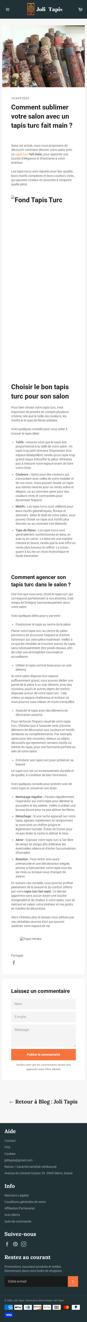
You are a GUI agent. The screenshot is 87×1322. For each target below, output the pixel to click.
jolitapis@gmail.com (18, 1160)
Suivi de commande (17, 1221)
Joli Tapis (19, 1300)
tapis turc (22, 154)
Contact (10, 1140)
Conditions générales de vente (25, 1202)
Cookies (9, 1154)
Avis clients (12, 1215)
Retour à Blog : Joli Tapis (46, 1101)
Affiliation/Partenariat (19, 1208)
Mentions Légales (16, 1195)
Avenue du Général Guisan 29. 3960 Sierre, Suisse (38, 1173)
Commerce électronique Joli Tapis (45, 1300)
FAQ (7, 1147)
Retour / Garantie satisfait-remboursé (30, 1166)
